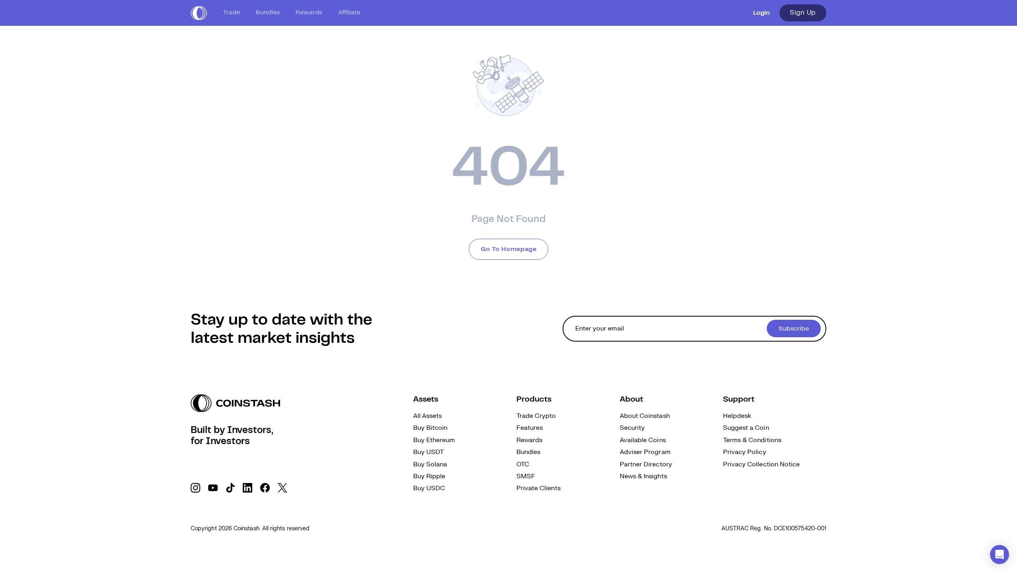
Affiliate (349, 12)
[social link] (195, 488)
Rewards (309, 12)
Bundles (268, 12)
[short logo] (199, 13)
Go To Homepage (509, 249)
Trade (231, 12)
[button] (999, 554)
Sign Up (803, 13)
